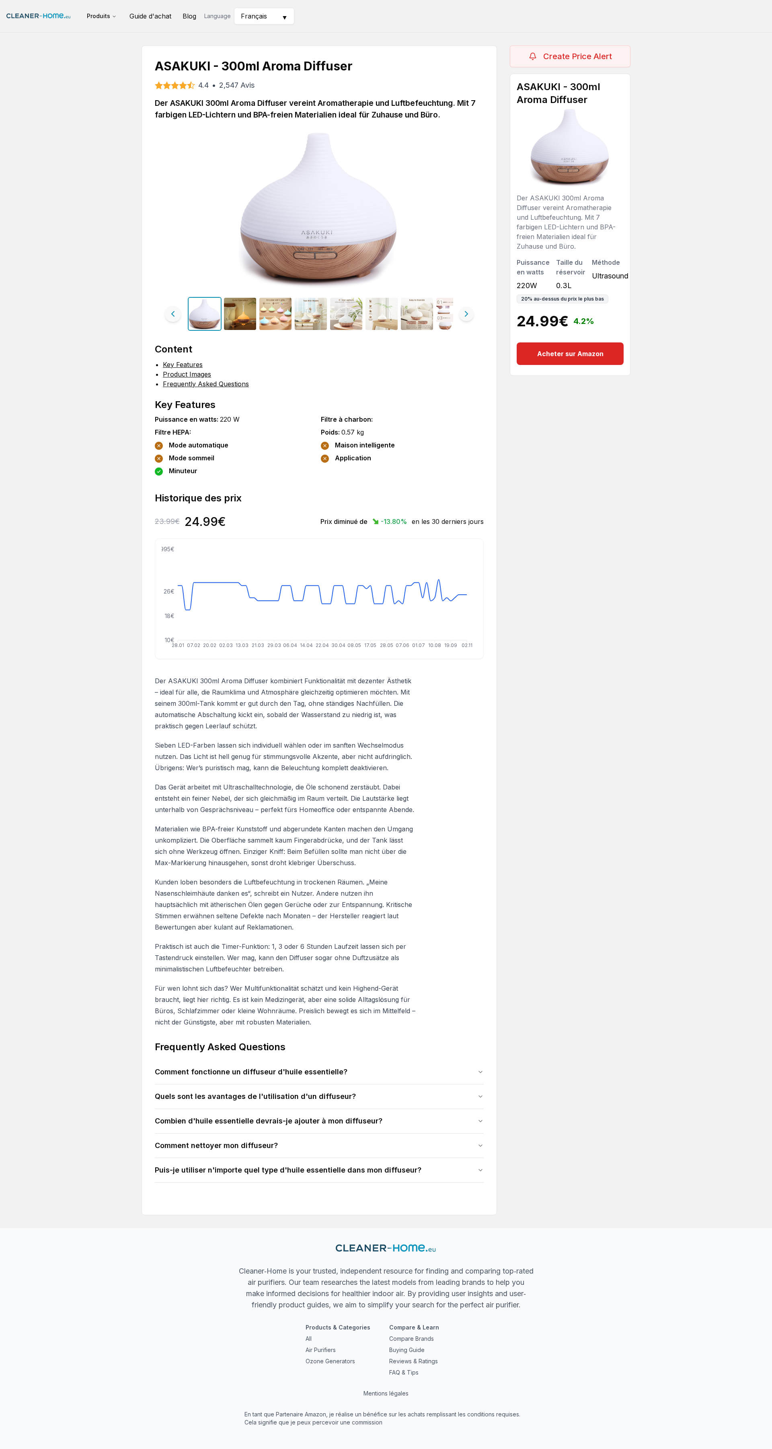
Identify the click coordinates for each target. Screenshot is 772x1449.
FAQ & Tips (404, 1372)
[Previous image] (173, 314)
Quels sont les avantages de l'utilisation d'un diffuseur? (255, 1096)
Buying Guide (407, 1349)
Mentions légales (386, 1393)
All (309, 1338)
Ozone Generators (330, 1361)
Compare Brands (411, 1338)
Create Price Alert (577, 56)
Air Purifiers (321, 1349)
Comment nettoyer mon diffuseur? (216, 1145)
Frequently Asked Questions (206, 384)
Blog (189, 16)
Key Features (183, 365)
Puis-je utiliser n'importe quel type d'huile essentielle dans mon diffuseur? (288, 1170)
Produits (98, 15)
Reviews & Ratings (413, 1361)
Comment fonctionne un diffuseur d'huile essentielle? (251, 1072)
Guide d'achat (150, 16)
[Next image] (466, 314)
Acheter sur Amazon (570, 354)
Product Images (187, 374)
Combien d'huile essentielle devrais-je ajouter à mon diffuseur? (268, 1121)
